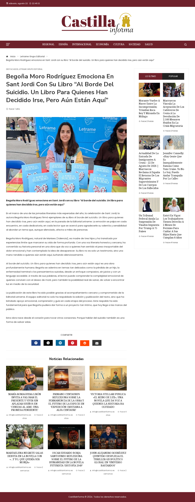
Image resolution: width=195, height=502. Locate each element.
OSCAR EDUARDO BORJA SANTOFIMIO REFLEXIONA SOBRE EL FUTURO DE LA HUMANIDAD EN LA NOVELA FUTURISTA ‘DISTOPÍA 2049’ (66, 459)
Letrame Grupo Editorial (31, 69)
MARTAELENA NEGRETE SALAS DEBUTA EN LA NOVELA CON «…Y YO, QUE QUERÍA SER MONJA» (24, 457)
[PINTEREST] (72, 343)
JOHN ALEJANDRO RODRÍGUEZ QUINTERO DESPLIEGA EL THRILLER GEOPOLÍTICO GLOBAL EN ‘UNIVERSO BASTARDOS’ (108, 459)
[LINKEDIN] (60, 343)
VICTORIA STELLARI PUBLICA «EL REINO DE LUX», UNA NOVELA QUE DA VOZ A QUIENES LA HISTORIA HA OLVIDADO (108, 400)
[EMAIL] (96, 343)
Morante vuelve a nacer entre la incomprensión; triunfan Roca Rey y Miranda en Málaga (149, 109)
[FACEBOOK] (36, 343)
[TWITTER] (48, 343)
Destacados (12, 69)
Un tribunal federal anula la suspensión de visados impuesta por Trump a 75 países (149, 223)
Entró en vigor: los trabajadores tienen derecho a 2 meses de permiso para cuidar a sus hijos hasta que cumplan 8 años (173, 226)
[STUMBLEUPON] (84, 343)
